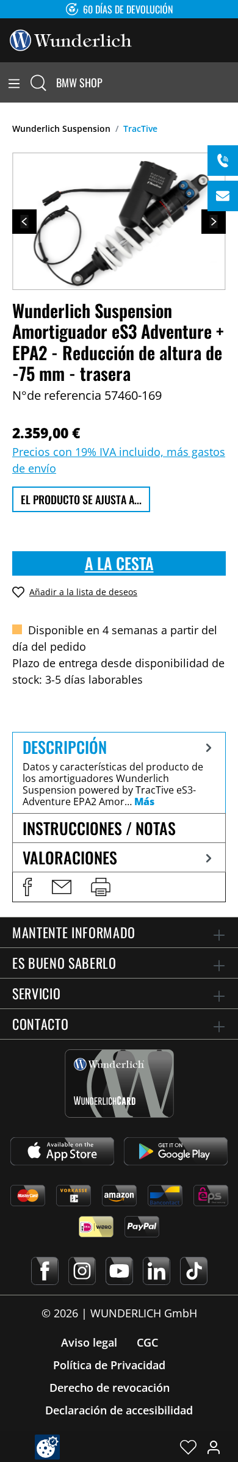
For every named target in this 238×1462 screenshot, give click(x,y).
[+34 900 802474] (222, 160)
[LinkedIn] (156, 1271)
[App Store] (62, 1151)
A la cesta (119, 563)
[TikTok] (193, 1271)
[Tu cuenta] (213, 1446)
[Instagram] (82, 1271)
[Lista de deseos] (188, 1446)
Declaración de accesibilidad (119, 1410)
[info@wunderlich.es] (222, 196)
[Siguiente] (213, 221)
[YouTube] (119, 1271)
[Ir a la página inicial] (71, 39)
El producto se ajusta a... (81, 499)
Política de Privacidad (109, 1365)
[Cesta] (231, 82)
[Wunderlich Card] (119, 1083)
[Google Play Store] (176, 1151)
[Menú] (14, 82)
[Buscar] (38, 82)
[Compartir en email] (61, 887)
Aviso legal (89, 1342)
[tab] (119, 772)
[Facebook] (45, 1271)
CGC (147, 1342)
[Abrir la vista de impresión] (100, 887)
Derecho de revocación (109, 1387)
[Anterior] (24, 221)
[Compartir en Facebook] (27, 887)
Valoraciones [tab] (70, 857)
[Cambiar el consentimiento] (47, 1447)
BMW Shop (79, 82)
